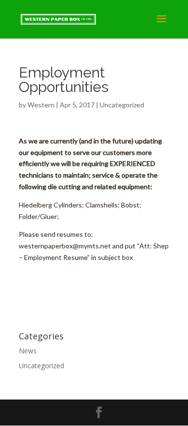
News (28, 350)
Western (40, 105)
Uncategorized (122, 105)
